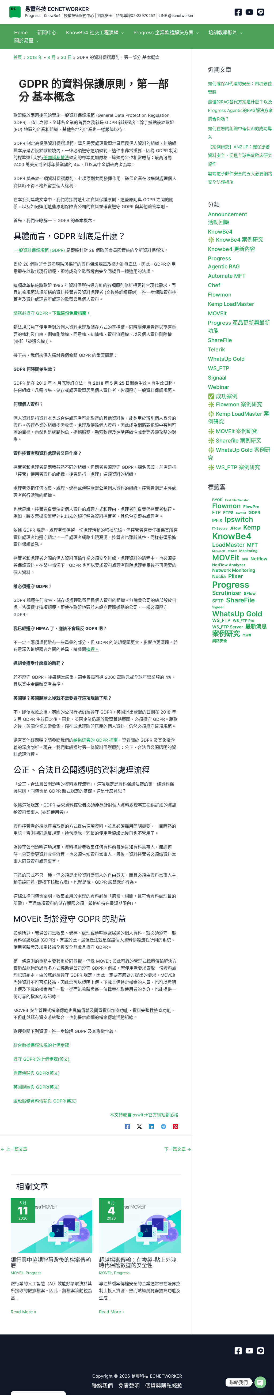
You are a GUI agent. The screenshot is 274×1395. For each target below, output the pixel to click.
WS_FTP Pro (243, 620)
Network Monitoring (233, 570)
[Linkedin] (151, 1126)
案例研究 (226, 634)
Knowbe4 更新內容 (231, 249)
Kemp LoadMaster (231, 304)
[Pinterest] (175, 1126)
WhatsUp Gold (226, 359)
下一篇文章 (177, 1149)
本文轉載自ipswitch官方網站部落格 (144, 1115)
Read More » (23, 1311)
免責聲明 (129, 1386)
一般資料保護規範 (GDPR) (39, 250)
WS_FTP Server (227, 627)
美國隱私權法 (56, 157)
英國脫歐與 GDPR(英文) (36, 1087)
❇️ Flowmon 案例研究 (235, 404)
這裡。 (92, 649)
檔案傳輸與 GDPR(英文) (36, 1073)
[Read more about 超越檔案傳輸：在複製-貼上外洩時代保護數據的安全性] (140, 1225)
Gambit (241, 513)
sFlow (250, 593)
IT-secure (219, 528)
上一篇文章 (14, 1149)
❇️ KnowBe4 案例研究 (235, 240)
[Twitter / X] (139, 1126)
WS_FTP (218, 368)
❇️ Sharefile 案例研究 (234, 440)
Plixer (235, 576)
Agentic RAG (224, 266)
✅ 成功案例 (222, 396)
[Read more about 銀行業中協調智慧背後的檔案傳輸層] (51, 1225)
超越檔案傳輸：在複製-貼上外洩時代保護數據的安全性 (137, 1263)
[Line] (261, 12)
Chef (214, 285)
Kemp (252, 527)
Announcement (227, 214)
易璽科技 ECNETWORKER (57, 9)
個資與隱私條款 (163, 1386)
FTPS (228, 512)
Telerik (216, 349)
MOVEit (17, 1272)
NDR (245, 559)
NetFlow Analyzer (228, 564)
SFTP (218, 600)
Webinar (218, 387)
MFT (252, 545)
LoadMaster (228, 544)
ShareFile (220, 340)
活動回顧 (218, 222)
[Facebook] (238, 12)
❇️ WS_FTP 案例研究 (234, 467)
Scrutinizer (226, 593)
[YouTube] (249, 12)
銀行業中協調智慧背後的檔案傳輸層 (51, 1263)
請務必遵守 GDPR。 (52, 313)
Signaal (217, 377)
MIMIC (232, 551)
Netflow (258, 558)
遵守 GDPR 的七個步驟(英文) (41, 1059)
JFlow (235, 528)
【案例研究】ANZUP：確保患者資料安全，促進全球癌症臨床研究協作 (240, 155)
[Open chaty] (260, 1382)
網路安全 (219, 641)
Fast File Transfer (237, 500)
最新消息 (256, 626)
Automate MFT (227, 276)
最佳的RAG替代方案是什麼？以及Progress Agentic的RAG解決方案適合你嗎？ (240, 110)
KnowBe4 (220, 231)
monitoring (248, 551)
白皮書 (246, 635)
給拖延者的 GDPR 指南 (95, 740)
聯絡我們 (102, 1386)
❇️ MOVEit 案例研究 (232, 431)
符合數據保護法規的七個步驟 (41, 1045)
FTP (216, 512)
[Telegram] (163, 1126)
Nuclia (219, 576)
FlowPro (251, 506)
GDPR (254, 512)
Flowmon (219, 294)
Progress (33, 1272)
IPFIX (217, 520)
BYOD (217, 500)
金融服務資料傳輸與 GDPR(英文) (45, 1101)
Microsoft (218, 551)
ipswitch (239, 519)
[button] (121, 32)
